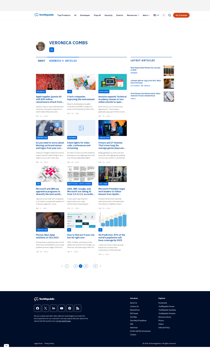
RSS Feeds (134, 313)
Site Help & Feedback (138, 320)
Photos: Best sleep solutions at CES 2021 (47, 236)
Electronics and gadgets (140, 86)
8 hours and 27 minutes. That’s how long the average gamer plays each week (111, 145)
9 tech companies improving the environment (81, 98)
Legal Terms (38, 343)
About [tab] (41, 60)
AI (75, 15)
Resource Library (164, 317)
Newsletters (135, 310)
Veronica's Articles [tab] (63, 60)
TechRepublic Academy (167, 310)
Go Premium (181, 15)
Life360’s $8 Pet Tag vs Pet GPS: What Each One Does (146, 82)
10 (86, 266)
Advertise (134, 328)
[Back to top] (205, 351)
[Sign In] (164, 15)
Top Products (63, 15)
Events (119, 15)
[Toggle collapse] (6, 345)
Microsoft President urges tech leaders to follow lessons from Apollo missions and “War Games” (112, 192)
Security (109, 15)
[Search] (169, 15)
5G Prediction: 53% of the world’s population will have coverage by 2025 (111, 238)
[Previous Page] (62, 266)
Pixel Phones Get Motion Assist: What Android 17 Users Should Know (145, 94)
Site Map (133, 317)
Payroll (97, 15)
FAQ (131, 324)
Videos (161, 324)
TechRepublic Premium (166, 313)
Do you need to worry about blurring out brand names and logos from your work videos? (50, 145)
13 (95, 266)
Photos (161, 320)
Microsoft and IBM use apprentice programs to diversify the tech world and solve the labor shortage (48, 192)
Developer (85, 15)
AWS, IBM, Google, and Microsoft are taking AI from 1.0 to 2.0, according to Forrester (80, 192)
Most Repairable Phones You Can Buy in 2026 (145, 69)
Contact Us (134, 306)
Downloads (162, 303)
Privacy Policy (49, 343)
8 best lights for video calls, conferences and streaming (78, 145)
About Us (133, 303)
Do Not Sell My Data (63, 321)
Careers (133, 335)
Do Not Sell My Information (140, 331)
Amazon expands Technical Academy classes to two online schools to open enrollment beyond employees (112, 99)
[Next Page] (101, 266)
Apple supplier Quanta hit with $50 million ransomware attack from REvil (49, 99)
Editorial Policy (164, 328)
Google (133, 98)
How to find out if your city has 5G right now (80, 236)
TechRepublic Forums (166, 306)
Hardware (134, 73)
